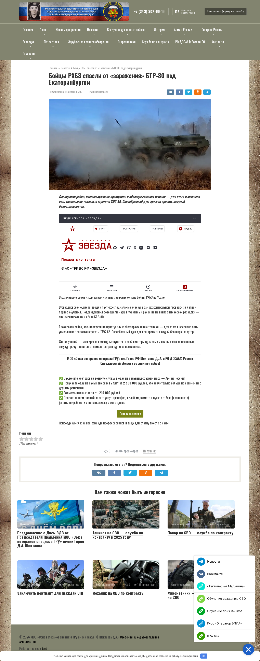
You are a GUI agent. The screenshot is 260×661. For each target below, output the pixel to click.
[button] (248, 649)
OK (204, 656)
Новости (103, 92)
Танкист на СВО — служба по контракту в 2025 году (117, 535)
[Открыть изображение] (74, 11)
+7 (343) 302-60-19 (149, 11)
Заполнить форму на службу (225, 11)
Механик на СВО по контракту (117, 593)
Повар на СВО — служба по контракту (200, 532)
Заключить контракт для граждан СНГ (50, 593)
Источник (149, 451)
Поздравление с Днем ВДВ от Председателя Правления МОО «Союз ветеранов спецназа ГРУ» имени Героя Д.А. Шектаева (50, 539)
